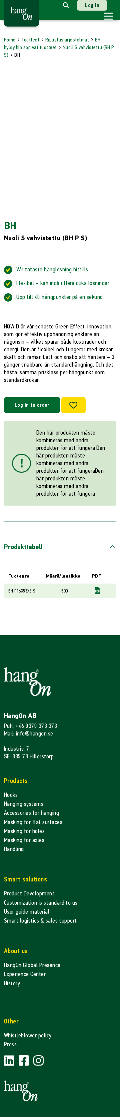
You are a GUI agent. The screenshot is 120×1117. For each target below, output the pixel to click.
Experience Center (25, 974)
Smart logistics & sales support (40, 921)
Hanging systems (23, 804)
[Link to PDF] (97, 591)
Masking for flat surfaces (33, 822)
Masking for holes (24, 831)
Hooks (11, 795)
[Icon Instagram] (38, 1061)
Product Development (29, 893)
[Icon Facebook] (25, 1061)
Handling (14, 849)
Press (10, 1044)
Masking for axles (24, 840)
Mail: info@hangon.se (28, 733)
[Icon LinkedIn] (10, 1061)
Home (10, 39)
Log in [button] (92, 5)
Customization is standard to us (41, 903)
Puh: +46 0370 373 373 (30, 726)
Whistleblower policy (28, 1035)
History (12, 983)
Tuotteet (30, 39)
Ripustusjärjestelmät (67, 39)
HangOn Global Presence (32, 965)
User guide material (26, 912)
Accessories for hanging (31, 813)
